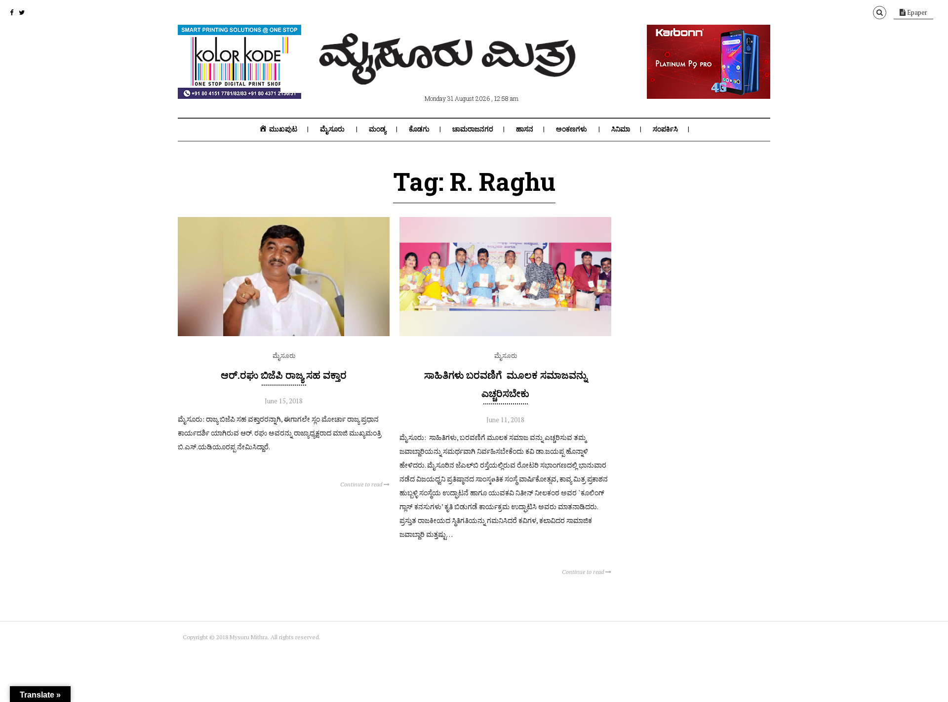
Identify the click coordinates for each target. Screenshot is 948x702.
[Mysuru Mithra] (449, 73)
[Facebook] (11, 12)
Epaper (916, 12)
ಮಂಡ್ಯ (377, 129)
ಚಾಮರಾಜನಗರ (472, 129)
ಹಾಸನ (524, 129)
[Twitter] (22, 12)
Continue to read (362, 484)
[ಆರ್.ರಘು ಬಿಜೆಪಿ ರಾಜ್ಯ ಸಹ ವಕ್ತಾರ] (284, 333)
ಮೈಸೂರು (332, 129)
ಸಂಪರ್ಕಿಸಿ (665, 129)
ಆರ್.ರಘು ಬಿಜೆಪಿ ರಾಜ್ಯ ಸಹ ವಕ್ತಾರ (284, 374)
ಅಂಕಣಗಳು (571, 129)
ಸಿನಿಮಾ (620, 129)
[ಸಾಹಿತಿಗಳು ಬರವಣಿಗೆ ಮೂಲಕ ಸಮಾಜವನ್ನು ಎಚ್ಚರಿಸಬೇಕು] (505, 333)
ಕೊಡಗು (419, 129)
